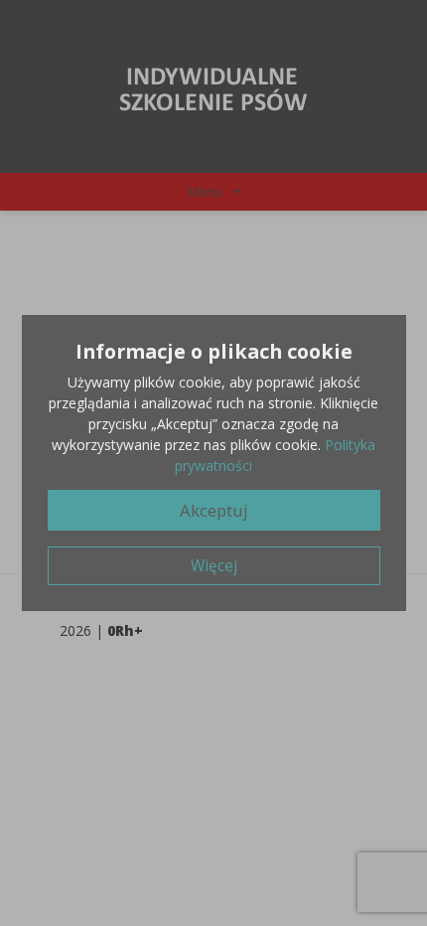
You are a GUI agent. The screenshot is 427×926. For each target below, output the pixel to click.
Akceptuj (214, 510)
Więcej (214, 565)
